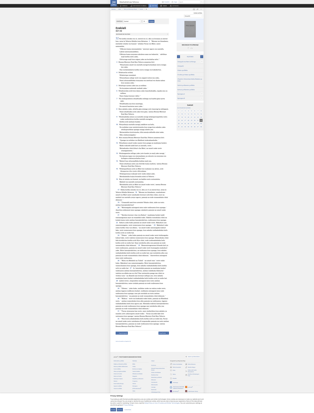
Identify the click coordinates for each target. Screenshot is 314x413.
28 (117, 280)
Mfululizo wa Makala (137, 373)
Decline (120, 410)
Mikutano (153, 380)
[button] (138, 6)
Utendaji (153, 387)
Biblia (119, 9)
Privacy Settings (128, 405)
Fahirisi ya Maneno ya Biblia (185, 85)
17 (119, 189)
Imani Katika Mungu (119, 383)
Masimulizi (153, 389)
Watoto (115, 381)
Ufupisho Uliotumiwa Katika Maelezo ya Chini (189, 80)
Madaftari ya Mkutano (137, 378)
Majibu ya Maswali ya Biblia (120, 364)
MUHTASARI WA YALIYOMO (184, 108)
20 (119, 207)
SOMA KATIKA (198, 13)
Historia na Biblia (118, 388)
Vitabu (134, 366)
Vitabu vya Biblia (182, 70)
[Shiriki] (197, 9)
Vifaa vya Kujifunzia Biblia (120, 371)
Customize (127, 410)
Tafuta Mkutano (190, 364)
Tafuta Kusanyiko (175, 367)
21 (119, 215)
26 (119, 260)
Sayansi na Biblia (118, 386)
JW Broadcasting (136, 388)
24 (119, 235)
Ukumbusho (154, 382)
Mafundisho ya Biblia (119, 361)
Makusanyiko (154, 384)
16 (117, 179)
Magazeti (134, 376)
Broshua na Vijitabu (137, 369)
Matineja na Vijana (118, 378)
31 (119, 311)
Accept (113, 410)
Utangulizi (180, 66)
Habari (152, 361)
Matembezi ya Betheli (156, 377)
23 (155, 225)
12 (117, 143)
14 (117, 161)
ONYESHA (119, 21)
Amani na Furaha (118, 373)
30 (119, 298)
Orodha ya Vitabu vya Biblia (185, 75)
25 (139, 245)
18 (136, 192)
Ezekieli (141, 9)
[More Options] (201, 9)
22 (117, 222)
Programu (134, 381)
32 (117, 38)
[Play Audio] (193, 9)
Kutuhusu (153, 365)
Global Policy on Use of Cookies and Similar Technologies (162, 403)
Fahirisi (134, 383)
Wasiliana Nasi (154, 375)
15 (117, 169)
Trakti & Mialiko (136, 371)
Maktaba (113, 9)
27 (131, 268)
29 (119, 288)
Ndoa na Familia (118, 376)
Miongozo (134, 386)
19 (119, 202)
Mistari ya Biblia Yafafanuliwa (121, 366)
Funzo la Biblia (117, 369)
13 (117, 153)
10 (117, 124)
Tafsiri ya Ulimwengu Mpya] (130, 9)
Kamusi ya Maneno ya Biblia (186, 90)
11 (117, 137)
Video (133, 391)
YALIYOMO (190, 57)
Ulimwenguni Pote (155, 392)
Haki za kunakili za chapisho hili (123, 341)
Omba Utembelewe (156, 372)
